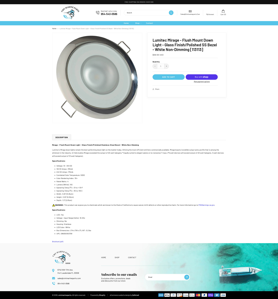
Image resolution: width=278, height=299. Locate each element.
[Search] (171, 12)
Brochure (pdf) (57, 241)
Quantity (156, 62)
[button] (137, 23)
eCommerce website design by (121, 295)
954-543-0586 (63, 283)
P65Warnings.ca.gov (206, 205)
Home (54, 28)
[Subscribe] (186, 277)
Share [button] (157, 89)
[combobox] (146, 12)
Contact (132, 257)
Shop (117, 257)
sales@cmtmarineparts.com (69, 278)
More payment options (202, 81)
